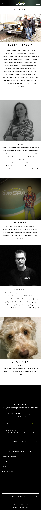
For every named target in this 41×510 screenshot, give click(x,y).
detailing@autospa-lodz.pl (23, 424)
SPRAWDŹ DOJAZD (19, 441)
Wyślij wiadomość (19, 496)
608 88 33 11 (13, 414)
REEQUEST (23, 507)
